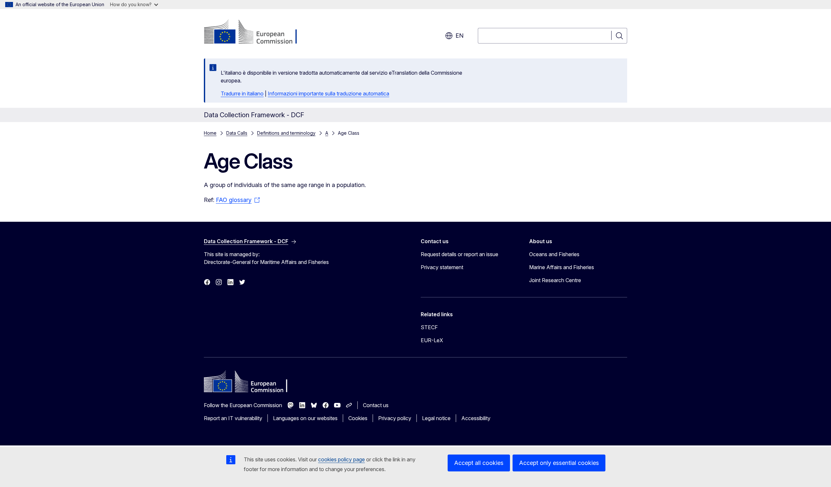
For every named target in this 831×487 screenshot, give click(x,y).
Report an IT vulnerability (233, 418)
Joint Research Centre (555, 280)
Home (210, 133)
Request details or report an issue (459, 254)
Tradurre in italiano (242, 93)
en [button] (459, 35)
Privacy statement (442, 267)
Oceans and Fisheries (554, 254)
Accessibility (475, 418)
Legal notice (436, 418)
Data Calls (236, 133)
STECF (429, 327)
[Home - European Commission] (256, 32)
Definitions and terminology (286, 133)
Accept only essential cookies (559, 462)
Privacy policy (394, 418)
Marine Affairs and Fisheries (561, 267)
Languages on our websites (305, 418)
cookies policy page (341, 459)
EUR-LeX (432, 340)
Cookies (357, 418)
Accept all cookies (478, 462)
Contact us (376, 405)
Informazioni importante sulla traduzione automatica (328, 93)
